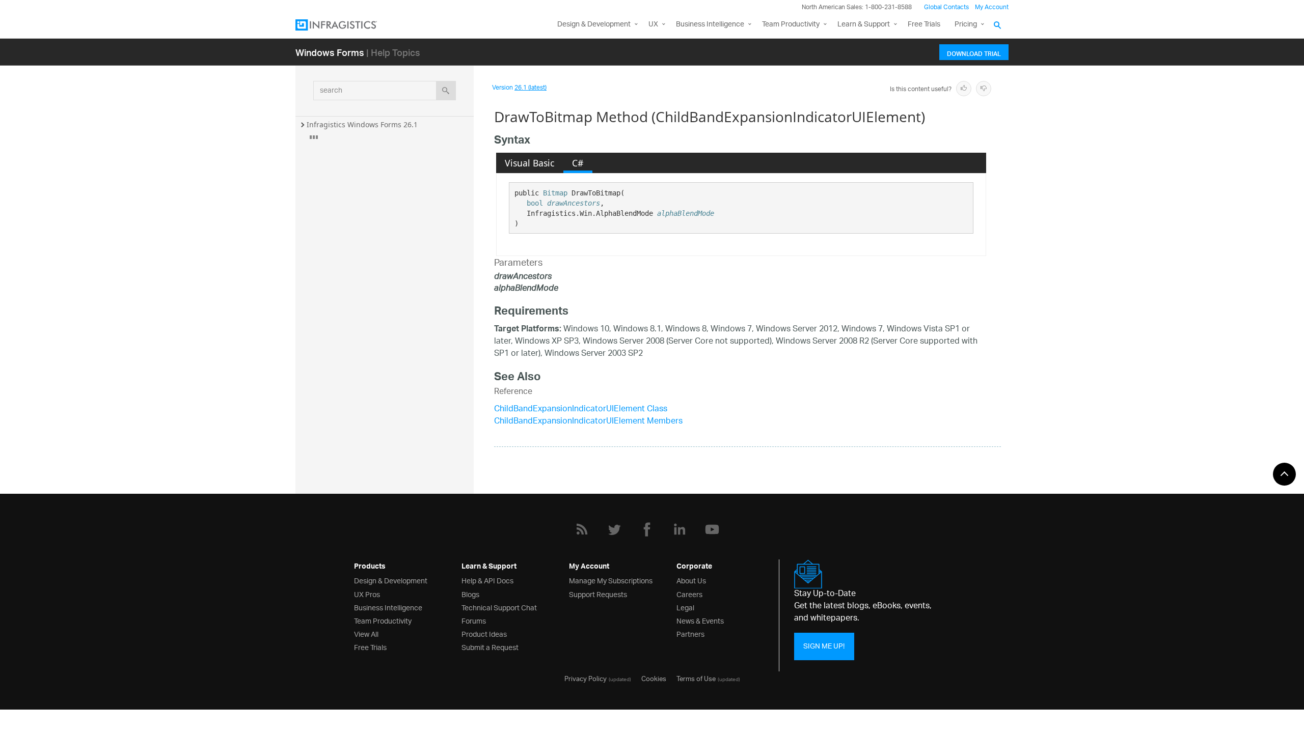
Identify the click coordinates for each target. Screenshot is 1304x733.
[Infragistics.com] (346, 25)
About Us (691, 580)
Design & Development (390, 580)
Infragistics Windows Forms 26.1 (362, 124)
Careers (689, 593)
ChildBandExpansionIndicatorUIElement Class (580, 409)
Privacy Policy (585, 678)
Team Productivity (791, 25)
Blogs (470, 593)
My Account (992, 7)
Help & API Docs (487, 580)
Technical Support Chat (499, 607)
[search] (446, 90)
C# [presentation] (577, 163)
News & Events (700, 620)
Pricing (966, 25)
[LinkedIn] (679, 529)
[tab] (529, 163)
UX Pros (367, 593)
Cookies (653, 678)
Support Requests (598, 593)
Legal (685, 607)
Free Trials (924, 25)
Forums (473, 620)
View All (366, 633)
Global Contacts (946, 7)
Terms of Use (696, 678)
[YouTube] (712, 529)
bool (535, 203)
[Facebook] (647, 529)
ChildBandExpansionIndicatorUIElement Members (588, 421)
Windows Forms (329, 52)
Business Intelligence (710, 25)
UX (653, 25)
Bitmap (555, 193)
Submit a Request (490, 646)
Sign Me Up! (824, 646)
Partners (690, 633)
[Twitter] (614, 529)
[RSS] (582, 529)
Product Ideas (484, 633)
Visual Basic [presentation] (529, 163)
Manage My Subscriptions (611, 580)
